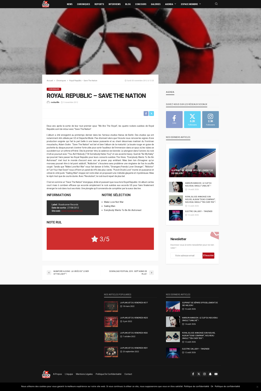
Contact (128, 374)
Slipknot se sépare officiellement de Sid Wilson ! (192, 172)
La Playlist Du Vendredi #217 (134, 302)
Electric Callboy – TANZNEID (199, 211)
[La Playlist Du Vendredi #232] (111, 337)
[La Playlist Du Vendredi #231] (111, 352)
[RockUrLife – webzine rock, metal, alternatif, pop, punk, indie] (46, 374)
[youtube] (216, 374)
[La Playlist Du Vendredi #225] (111, 321)
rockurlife (55, 102)
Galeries (156, 4)
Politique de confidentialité (108, 374)
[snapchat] (210, 374)
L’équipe (69, 374)
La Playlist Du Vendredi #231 (134, 348)
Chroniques (83, 4)
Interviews (115, 4)
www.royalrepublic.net (72, 211)
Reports (99, 4)
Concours (140, 4)
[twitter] (198, 374)
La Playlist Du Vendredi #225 (134, 318)
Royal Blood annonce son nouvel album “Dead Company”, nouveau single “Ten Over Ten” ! (200, 199)
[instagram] (204, 374)
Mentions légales (84, 374)
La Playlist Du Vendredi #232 (134, 333)
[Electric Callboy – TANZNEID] (176, 215)
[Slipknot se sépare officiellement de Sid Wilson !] (192, 163)
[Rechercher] (216, 4)
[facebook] (193, 374)
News (69, 4)
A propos (57, 374)
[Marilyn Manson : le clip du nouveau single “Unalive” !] (176, 187)
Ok (212, 386)
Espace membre (189, 4)
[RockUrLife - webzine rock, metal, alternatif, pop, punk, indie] (45, 4)
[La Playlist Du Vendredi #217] (111, 306)
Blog (128, 4)
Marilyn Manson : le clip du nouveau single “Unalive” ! (198, 184)
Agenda (169, 4)
